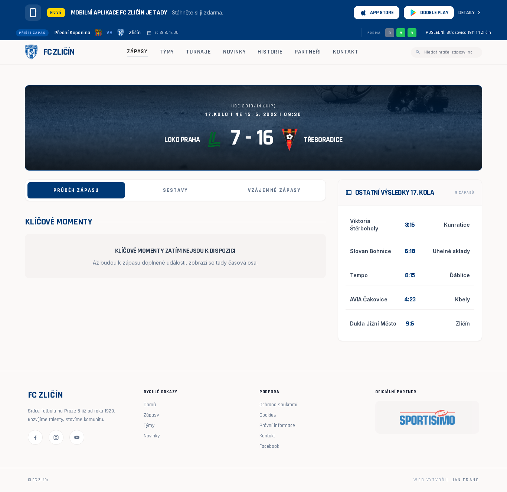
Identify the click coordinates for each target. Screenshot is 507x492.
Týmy (167, 52)
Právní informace (277, 425)
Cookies (267, 415)
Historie (270, 52)
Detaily (470, 12)
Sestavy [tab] (175, 190)
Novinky (234, 52)
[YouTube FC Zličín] (76, 437)
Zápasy (137, 51)
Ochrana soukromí (278, 404)
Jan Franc (465, 480)
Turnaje (198, 52)
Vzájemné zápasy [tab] (274, 190)
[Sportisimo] (427, 417)
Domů (150, 404)
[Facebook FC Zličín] (35, 437)
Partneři (308, 52)
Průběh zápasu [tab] (76, 190)
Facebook (269, 446)
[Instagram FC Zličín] (56, 437)
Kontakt (346, 52)
